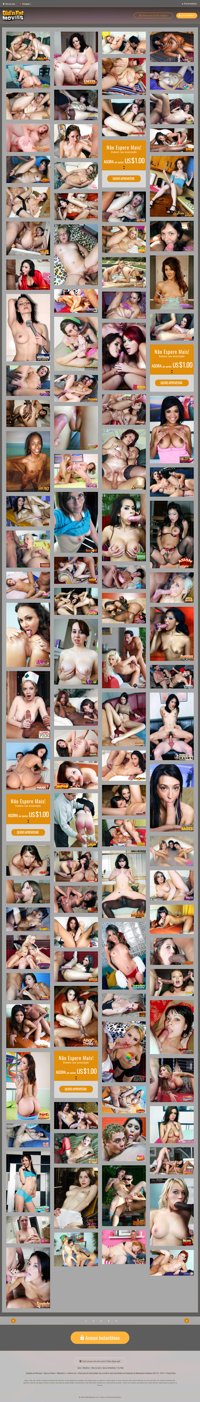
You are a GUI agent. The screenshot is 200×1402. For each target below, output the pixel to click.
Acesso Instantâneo (187, 15)
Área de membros (190, 3)
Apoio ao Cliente (49, 1373)
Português (26, 3)
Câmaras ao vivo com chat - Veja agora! (154, 15)
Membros (86, 1367)
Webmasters (61, 1373)
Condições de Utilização (34, 1373)
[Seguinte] (186, 1320)
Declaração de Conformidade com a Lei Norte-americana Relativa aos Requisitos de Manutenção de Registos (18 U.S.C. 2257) (121, 1373)
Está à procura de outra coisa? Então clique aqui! (101, 1361)
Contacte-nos (71, 1373)
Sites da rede (10, 3)
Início (79, 1367)
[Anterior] (13, 1320)
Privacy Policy (171, 1373)
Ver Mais (121, 1367)
